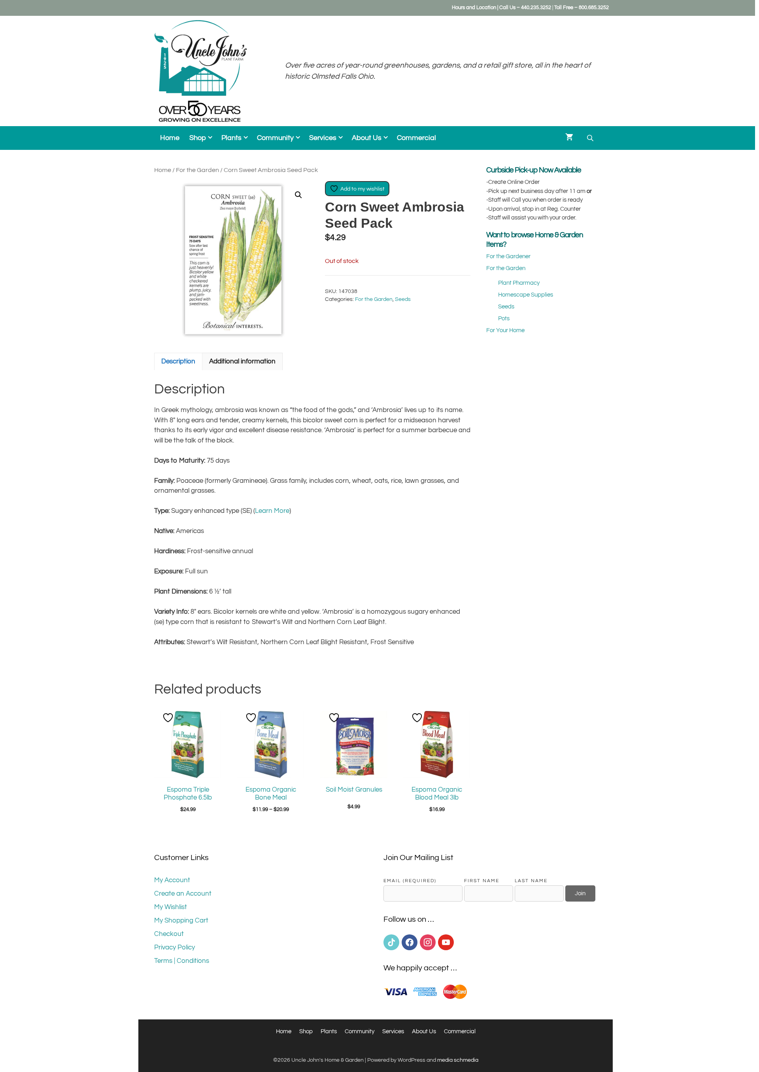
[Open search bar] (591, 138)
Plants (231, 138)
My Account (172, 880)
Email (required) (409, 880)
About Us (366, 138)
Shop (197, 138)
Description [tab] (178, 361)
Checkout (169, 934)
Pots (504, 318)
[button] (298, 195)
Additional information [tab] (242, 361)
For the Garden (197, 170)
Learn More (272, 510)
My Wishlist (170, 907)
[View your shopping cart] (569, 138)
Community (275, 138)
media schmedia (457, 1060)
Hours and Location (474, 7)
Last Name (531, 880)
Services (322, 138)
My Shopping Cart (181, 920)
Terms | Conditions (181, 960)
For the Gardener (508, 256)
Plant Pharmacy (519, 283)
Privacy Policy (174, 947)
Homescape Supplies (525, 295)
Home (169, 138)
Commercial (416, 138)
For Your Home (505, 330)
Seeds (403, 299)
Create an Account (182, 893)
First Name (481, 880)
